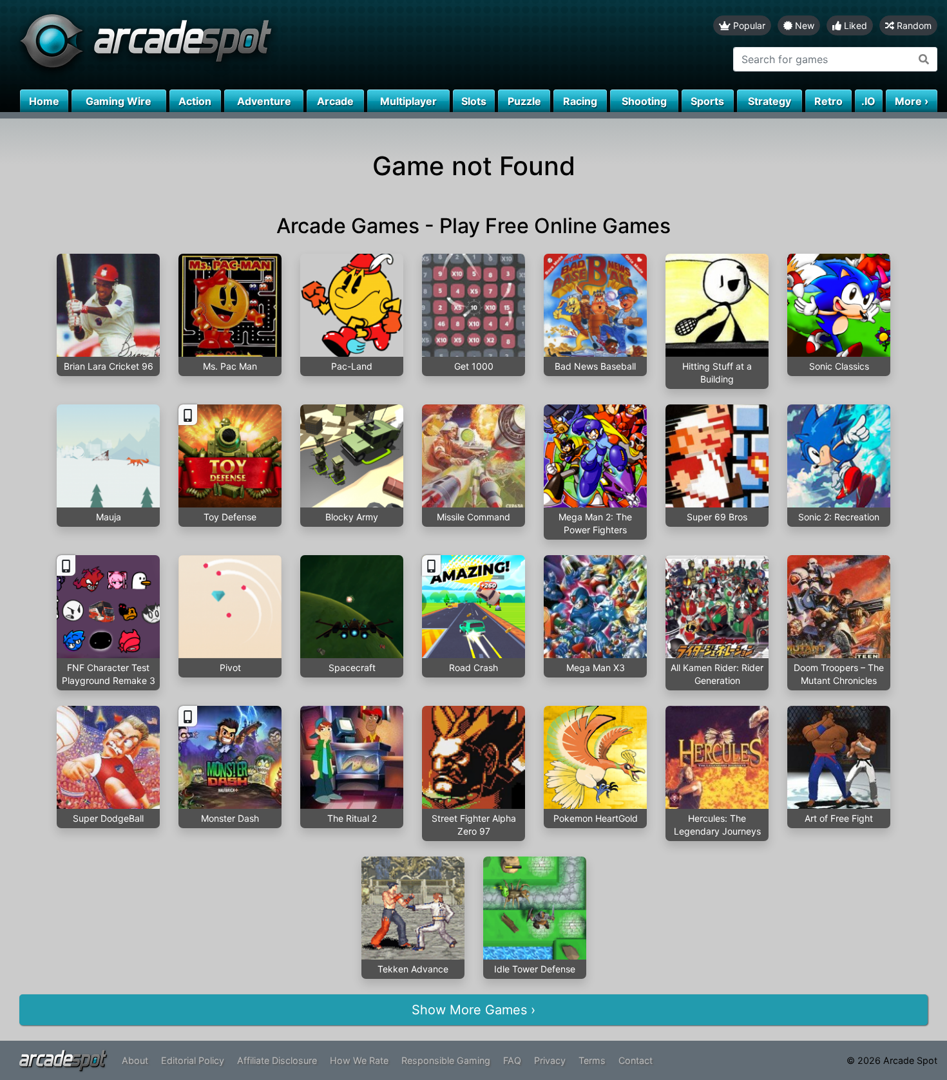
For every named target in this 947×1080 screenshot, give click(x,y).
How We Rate (359, 1060)
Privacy (550, 1060)
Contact (635, 1060)
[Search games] (924, 59)
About (135, 1060)
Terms (592, 1060)
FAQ (512, 1060)
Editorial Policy (192, 1060)
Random (913, 25)
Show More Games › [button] (473, 1010)
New (803, 25)
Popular (748, 25)
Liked (854, 25)
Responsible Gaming (445, 1060)
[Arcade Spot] (237, 44)
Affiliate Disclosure (277, 1060)
